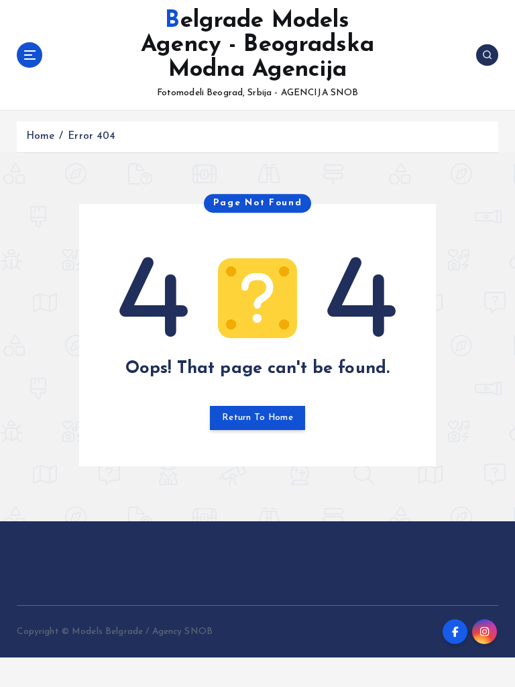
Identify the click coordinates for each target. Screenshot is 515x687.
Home (40, 136)
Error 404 (91, 136)
